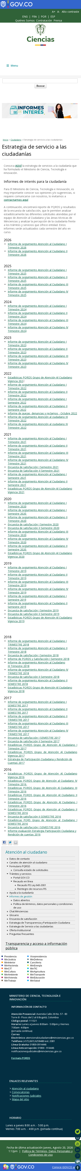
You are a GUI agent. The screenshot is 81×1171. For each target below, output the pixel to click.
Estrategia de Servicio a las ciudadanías (31, 926)
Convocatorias (21, 1092)
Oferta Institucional (20, 930)
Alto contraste (70, 11)
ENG (25, 16)
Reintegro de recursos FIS (32, 889)
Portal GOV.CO (21, 877)
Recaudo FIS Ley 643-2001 (31, 885)
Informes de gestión (20, 896)
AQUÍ (18, 165)
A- (58, 11)
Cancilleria (35, 962)
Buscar (41, 85)
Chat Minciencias (18, 911)
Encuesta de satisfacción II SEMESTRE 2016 (34, 816)
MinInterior (9, 962)
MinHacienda (11, 965)
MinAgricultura (37, 971)
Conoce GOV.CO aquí (65, 1167)
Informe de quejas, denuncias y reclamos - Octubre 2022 (42, 413)
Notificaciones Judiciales (26, 1095)
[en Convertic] (78, 1168)
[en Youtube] (78, 1143)
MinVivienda (10, 977)
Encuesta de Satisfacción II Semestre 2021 (34, 470)
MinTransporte (37, 974)
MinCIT (8, 968)
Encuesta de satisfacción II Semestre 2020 (33, 528)
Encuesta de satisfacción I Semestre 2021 (33, 467)
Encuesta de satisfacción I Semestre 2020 (33, 524)
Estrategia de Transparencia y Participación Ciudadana (39, 922)
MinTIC (33, 968)
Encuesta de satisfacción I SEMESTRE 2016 (34, 827)
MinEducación (37, 977)
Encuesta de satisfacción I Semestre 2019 (33, 610)
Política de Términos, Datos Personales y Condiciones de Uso (47, 1152)
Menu (14, 65)
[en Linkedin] (78, 1150)
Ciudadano (16, 139)
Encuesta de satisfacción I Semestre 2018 (33, 655)
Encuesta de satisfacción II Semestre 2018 (33, 677)
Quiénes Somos (25, 20)
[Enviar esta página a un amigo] (15, 842)
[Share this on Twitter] (10, 842)
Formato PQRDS (20, 1058)
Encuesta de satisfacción (23, 919)
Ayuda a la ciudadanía (21, 892)
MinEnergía (36, 965)
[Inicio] (40, 35)
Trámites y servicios (20, 873)
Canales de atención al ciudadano (28, 862)
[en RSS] (78, 1156)
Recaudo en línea (23, 881)
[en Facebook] (78, 1125)
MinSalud (35, 980)
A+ (53, 11)
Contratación (44, 20)
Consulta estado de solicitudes (30, 870)
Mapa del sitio (20, 1099)
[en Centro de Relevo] (78, 1162)
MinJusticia (10, 959)
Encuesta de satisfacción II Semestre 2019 (33, 614)
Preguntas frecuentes (21, 934)
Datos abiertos (21, 900)
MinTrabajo (10, 980)
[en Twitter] (78, 1131)
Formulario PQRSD (19, 866)
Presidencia (10, 956)
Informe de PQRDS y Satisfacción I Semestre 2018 (38, 659)
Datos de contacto (19, 858)
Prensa (57, 20)
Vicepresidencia (38, 956)
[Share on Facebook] (4, 842)
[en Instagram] (78, 1137)
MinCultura (10, 971)
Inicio (5, 139)
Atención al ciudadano (25, 1088)
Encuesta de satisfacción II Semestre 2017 (33, 741)
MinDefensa (36, 959)
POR (43, 16)
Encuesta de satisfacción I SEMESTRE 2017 (34, 737)
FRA (34, 16)
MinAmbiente (11, 974)
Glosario (14, 915)
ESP (52, 16)
